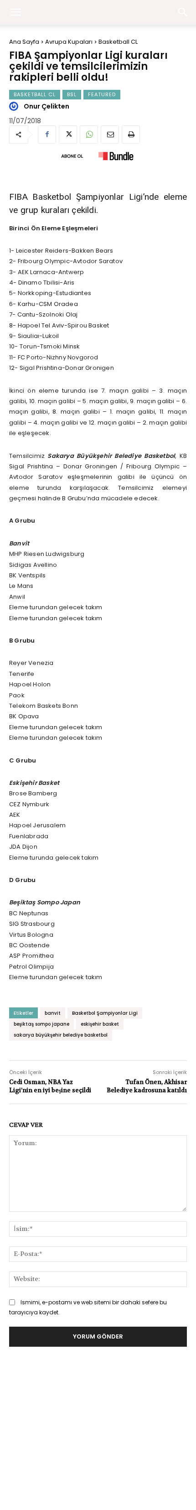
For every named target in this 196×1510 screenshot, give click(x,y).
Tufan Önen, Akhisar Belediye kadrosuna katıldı (147, 1086)
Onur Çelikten (46, 106)
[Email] (110, 134)
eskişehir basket (100, 1024)
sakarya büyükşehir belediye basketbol (61, 1035)
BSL (72, 94)
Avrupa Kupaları (69, 41)
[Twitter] (68, 134)
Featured (102, 94)
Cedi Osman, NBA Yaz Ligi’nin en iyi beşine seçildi (50, 1086)
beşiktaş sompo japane (41, 1024)
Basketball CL (118, 41)
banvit (53, 1013)
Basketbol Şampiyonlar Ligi (105, 1013)
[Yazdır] (131, 134)
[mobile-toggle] (15, 12)
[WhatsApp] (89, 134)
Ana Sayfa (24, 41)
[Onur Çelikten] (15, 106)
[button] (183, 12)
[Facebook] (47, 134)
